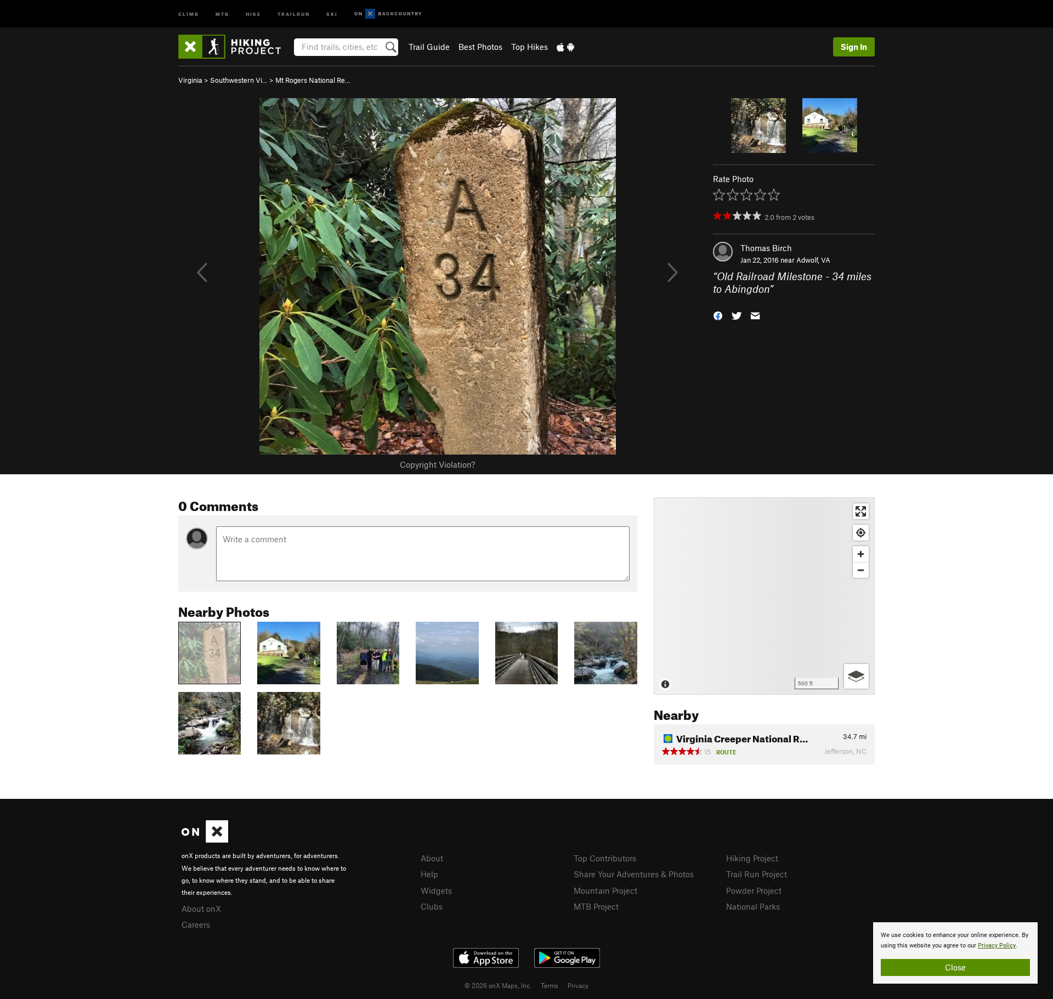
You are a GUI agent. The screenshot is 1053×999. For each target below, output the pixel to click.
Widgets (436, 890)
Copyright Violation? (437, 464)
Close (955, 967)
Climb (188, 13)
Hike (253, 13)
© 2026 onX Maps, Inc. (498, 985)
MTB (222, 13)
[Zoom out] (861, 570)
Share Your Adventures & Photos (634, 874)
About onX (201, 908)
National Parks (753, 906)
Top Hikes (529, 47)
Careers (196, 924)
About (432, 858)
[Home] (235, 47)
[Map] (764, 596)
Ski (332, 13)
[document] (955, 953)
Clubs (432, 906)
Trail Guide (429, 47)
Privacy (578, 985)
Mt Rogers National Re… (312, 80)
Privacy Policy (997, 945)
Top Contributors (605, 858)
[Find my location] (861, 533)
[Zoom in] (861, 554)
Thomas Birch (766, 248)
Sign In (854, 47)
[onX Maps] (205, 839)
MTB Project (596, 906)
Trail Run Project (756, 874)
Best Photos (480, 47)
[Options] (856, 676)
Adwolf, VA (813, 260)
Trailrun (294, 13)
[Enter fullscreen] (861, 511)
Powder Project (754, 890)
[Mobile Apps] (565, 47)
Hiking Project (752, 858)
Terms (549, 985)
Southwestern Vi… (239, 80)
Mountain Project (605, 890)
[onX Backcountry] (388, 14)
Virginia (190, 80)
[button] (718, 314)
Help (429, 874)
